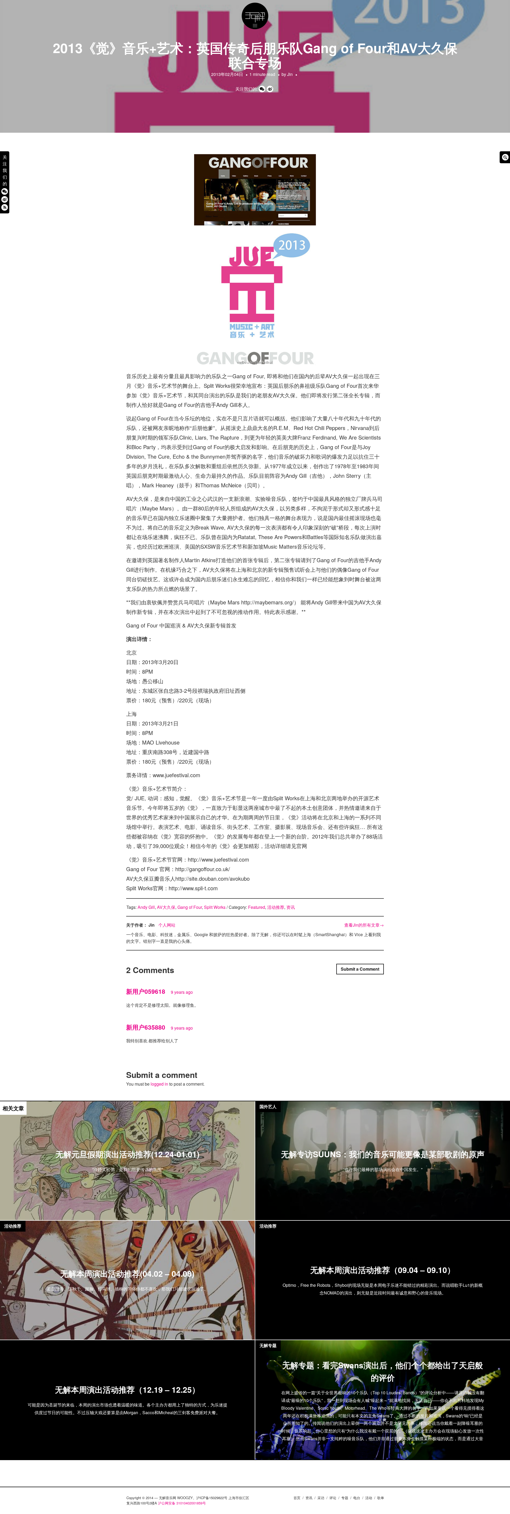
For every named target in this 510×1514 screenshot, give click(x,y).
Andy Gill (146, 907)
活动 (368, 1497)
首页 (297, 1497)
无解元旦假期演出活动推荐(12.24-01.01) (127, 1154)
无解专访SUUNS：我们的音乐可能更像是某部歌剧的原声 (382, 1154)
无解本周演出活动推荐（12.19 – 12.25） (127, 1389)
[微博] (4, 199)
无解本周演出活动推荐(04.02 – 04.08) (127, 1273)
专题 (344, 1497)
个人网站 (166, 925)
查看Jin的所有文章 (364, 925)
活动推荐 (275, 907)
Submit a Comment (360, 969)
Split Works (215, 907)
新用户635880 (145, 1027)
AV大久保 (166, 907)
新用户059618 (145, 991)
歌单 (380, 1497)
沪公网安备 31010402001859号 (182, 1503)
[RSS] (4, 207)
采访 (320, 1497)
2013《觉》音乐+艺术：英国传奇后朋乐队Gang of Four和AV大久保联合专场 (255, 55)
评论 (332, 1497)
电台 (356, 1497)
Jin (290, 74)
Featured (256, 907)
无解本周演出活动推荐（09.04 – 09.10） (382, 1269)
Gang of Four (189, 907)
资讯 (290, 907)
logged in (159, 1084)
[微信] (4, 191)
